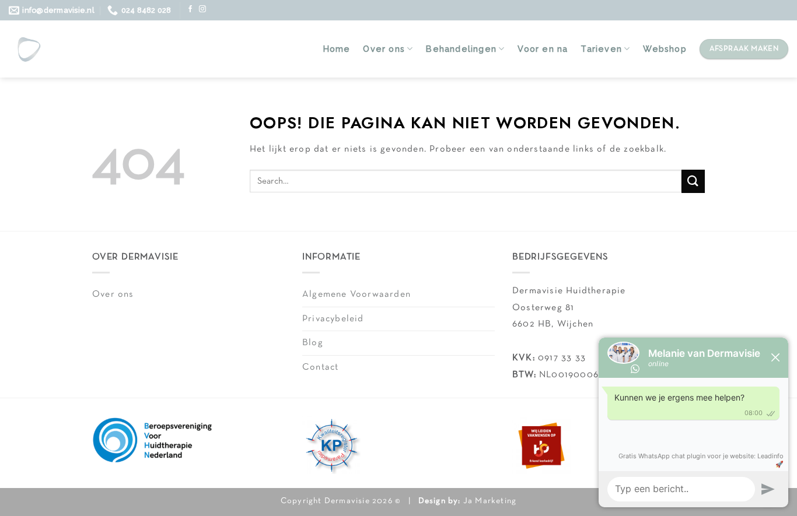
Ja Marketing (489, 501)
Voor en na (543, 49)
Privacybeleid (333, 319)
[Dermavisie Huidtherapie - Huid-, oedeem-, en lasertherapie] (28, 49)
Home (337, 49)
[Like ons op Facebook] (190, 9)
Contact (320, 367)
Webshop (664, 49)
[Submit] (693, 181)
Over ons (384, 49)
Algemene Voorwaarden (356, 294)
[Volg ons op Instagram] (203, 9)
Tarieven (601, 49)
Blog (312, 342)
